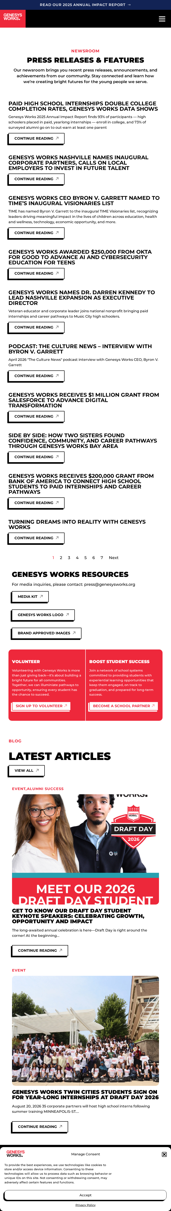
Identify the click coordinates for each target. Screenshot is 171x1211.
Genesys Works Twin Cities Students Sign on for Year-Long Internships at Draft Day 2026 (85, 1095)
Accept (85, 1195)
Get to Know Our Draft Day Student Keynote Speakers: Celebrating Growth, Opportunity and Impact (78, 916)
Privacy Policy (85, 1205)
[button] (164, 1154)
